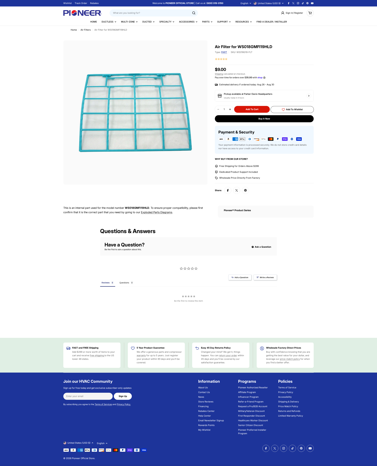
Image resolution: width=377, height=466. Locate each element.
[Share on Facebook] (227, 190)
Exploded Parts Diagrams (156, 212)
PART (224, 52)
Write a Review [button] (267, 277)
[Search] (194, 13)
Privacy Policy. (124, 404)
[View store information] (308, 95)
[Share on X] (236, 190)
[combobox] (154, 12)
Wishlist (67, 3)
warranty (141, 355)
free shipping (97, 355)
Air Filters (86, 29)
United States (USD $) (269, 3)
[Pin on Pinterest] (245, 190)
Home (74, 29)
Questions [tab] (124, 282)
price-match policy (290, 359)
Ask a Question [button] (241, 277)
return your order (228, 355)
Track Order (81, 3)
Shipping (219, 74)
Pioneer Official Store (83, 458)
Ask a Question (262, 246)
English (244, 3)
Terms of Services (103, 404)
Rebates (94, 3)
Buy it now (264, 118)
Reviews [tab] (106, 282)
